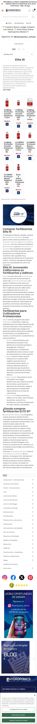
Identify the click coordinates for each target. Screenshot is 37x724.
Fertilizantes (8, 516)
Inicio (5, 475)
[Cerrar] (35, 695)
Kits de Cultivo (9, 532)
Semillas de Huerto (10, 564)
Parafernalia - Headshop (13, 552)
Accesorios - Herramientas (13, 480)
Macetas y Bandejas (11, 536)
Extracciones (8, 512)
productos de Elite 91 (16, 417)
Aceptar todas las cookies (18, 720)
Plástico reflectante (11, 556)
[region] (18, 708)
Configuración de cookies (18, 709)
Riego (5, 560)
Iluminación (7, 524)
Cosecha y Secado (10, 508)
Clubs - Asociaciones (11, 488)
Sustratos (7, 568)
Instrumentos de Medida (12, 528)
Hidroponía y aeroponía (12, 520)
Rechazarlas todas (18, 715)
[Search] (33, 17)
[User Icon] (29, 11)
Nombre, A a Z (18, 54)
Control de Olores (10, 500)
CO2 (5, 492)
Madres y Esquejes (10, 540)
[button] (4, 657)
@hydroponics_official (25, 37)
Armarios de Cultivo (11, 484)
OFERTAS (6, 548)
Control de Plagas (10, 504)
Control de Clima (10, 496)
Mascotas (7, 544)
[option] (18, 657)
